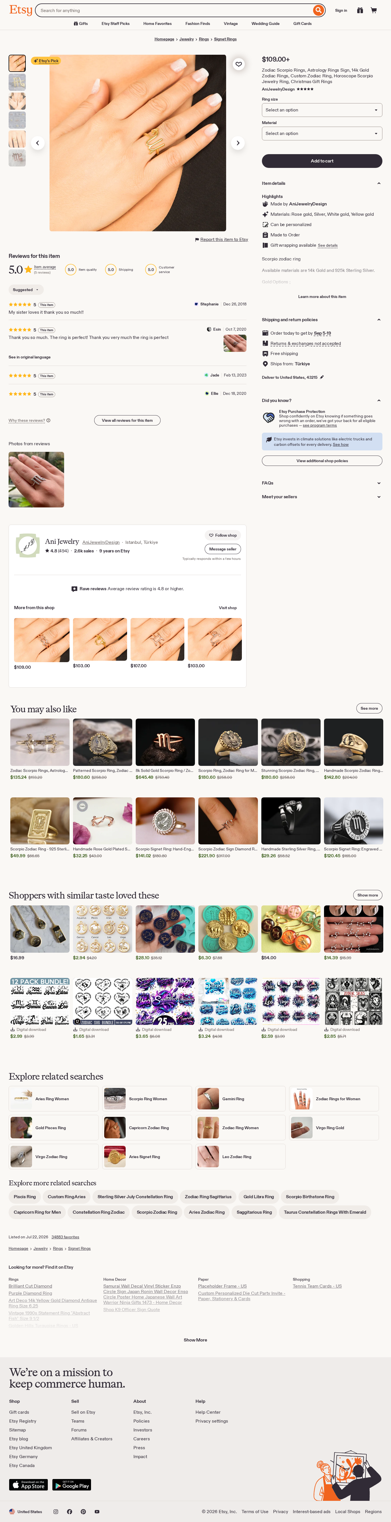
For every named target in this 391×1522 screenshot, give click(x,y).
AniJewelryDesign (278, 89)
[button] (223, 549)
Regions (373, 1511)
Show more (368, 895)
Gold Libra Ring (261, 1199)
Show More (195, 1340)
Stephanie (209, 304)
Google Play (71, 1484)
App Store (28, 1484)
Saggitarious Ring (257, 1214)
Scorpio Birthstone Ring (312, 1199)
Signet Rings (225, 39)
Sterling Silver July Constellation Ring (138, 1199)
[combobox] (173, 10)
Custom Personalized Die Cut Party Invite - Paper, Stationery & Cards (241, 1295)
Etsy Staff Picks (116, 23)
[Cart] (374, 10)
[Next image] (238, 143)
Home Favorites (157, 23)
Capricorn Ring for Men (40, 1214)
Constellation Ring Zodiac (101, 1214)
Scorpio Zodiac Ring (159, 1214)
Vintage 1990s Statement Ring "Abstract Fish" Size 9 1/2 (49, 1315)
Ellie (214, 393)
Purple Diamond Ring (30, 1293)
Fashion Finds (197, 23)
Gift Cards (302, 23)
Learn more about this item (322, 296)
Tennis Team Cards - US (317, 1286)
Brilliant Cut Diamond (30, 1286)
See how (341, 444)
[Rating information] (47, 551)
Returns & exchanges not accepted (305, 343)
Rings (204, 39)
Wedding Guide (266, 23)
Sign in (341, 10)
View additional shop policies (322, 460)
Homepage (164, 39)
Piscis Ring (27, 1199)
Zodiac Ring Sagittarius (210, 1199)
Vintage (231, 23)
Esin (217, 329)
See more (369, 708)
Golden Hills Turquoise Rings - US (43, 1325)
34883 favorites (65, 1237)
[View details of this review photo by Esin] (235, 343)
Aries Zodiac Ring (209, 1214)
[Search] (319, 10)
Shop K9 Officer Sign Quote (131, 1309)
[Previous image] (38, 143)
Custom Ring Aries (69, 1199)
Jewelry (186, 39)
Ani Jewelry (62, 541)
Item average (45, 267)
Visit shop (228, 607)
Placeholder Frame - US (222, 1286)
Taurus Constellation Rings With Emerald (327, 1214)
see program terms (320, 425)
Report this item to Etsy (224, 239)
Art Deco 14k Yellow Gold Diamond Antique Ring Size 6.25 (53, 1303)
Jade (214, 375)
